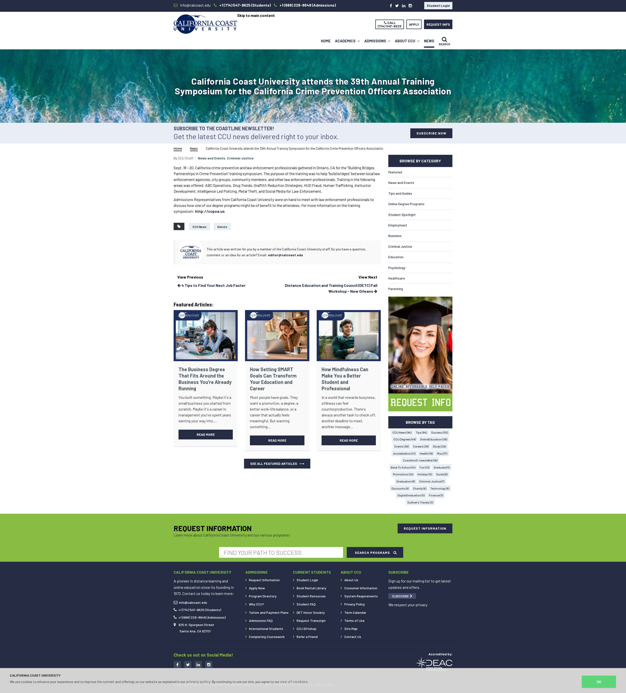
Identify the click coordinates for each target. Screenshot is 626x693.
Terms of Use (354, 620)
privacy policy (198, 681)
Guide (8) (441, 474)
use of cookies (294, 681)
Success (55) (439, 432)
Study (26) (439, 446)
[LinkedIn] (403, 5)
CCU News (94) (402, 432)
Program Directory (263, 596)
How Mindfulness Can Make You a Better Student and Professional (345, 378)
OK (598, 681)
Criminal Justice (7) (431, 481)
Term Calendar (355, 612)
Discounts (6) (400, 488)
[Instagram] (410, 5)
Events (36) (401, 446)
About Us (351, 580)
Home (326, 41)
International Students (266, 628)
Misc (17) (442, 453)
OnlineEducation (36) (433, 439)
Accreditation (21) (404, 453)
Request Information (264, 580)
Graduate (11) (442, 467)
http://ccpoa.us (210, 211)
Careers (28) (421, 446)
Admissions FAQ (261, 620)
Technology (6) (439, 488)
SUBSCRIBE (401, 596)
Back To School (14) (403, 467)
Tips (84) (421, 432)
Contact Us (352, 637)
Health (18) (426, 453)
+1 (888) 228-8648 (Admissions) (202, 617)
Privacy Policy (354, 604)
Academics (345, 41)
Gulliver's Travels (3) (420, 502)
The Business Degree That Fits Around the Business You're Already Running (205, 378)
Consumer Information (360, 588)
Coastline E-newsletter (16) (420, 460)
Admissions (375, 41)
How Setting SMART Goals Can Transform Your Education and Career (273, 378)
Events (222, 226)
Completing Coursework (267, 637)
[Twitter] (397, 5)
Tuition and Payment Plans (269, 612)
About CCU (405, 41)
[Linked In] (198, 664)
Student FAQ (306, 604)
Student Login (438, 5)
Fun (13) (424, 467)
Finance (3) (436, 495)
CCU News (199, 226)
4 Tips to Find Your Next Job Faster (213, 285)
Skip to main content (256, 15)
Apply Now (257, 588)
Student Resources (311, 596)
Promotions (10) (403, 474)
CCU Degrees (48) (404, 439)
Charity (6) (419, 488)
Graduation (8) (405, 481)
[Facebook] (391, 5)
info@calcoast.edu (193, 602)
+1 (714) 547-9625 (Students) (199, 610)
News (429, 41)
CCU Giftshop (306, 628)
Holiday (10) (424, 474)
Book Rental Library (311, 588)
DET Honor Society (311, 612)
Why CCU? (256, 604)
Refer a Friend (307, 637)
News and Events (211, 158)
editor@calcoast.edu (285, 255)
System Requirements (361, 596)
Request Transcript (311, 620)
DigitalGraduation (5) (411, 495)
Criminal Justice (240, 158)
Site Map (351, 628)
